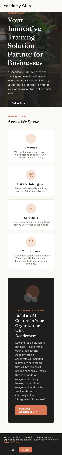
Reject (10, 450)
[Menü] (55, 6)
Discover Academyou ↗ (28, 410)
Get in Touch (19, 103)
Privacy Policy (11, 442)
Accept (25, 450)
